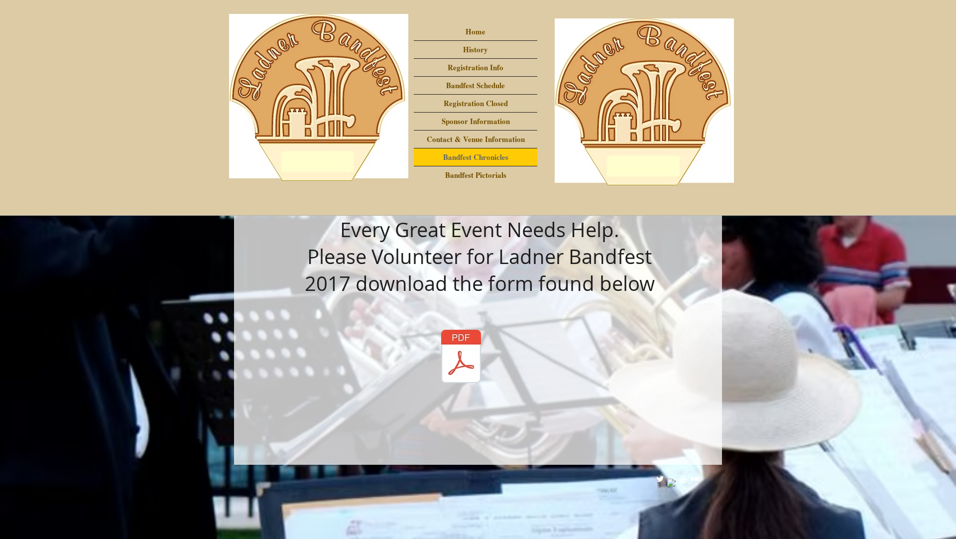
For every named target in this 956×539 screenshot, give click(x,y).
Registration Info (475, 67)
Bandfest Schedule (475, 85)
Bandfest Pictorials (475, 174)
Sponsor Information (476, 121)
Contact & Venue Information (476, 139)
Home (475, 31)
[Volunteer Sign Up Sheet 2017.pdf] (461, 358)
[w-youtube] (683, 479)
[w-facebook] (671, 483)
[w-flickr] (694, 479)
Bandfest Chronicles (475, 156)
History (475, 49)
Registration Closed (476, 103)
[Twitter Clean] (660, 479)
